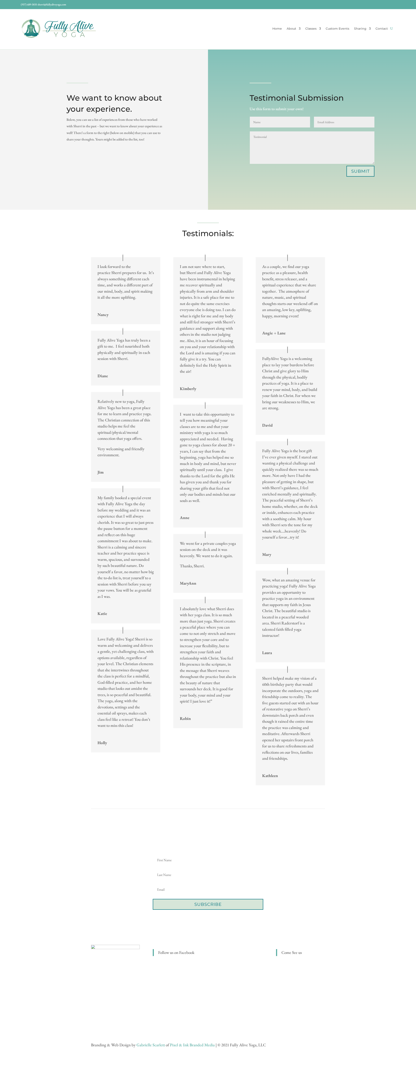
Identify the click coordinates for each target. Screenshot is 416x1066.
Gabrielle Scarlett (150, 1045)
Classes (311, 29)
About (291, 29)
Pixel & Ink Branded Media (192, 1045)
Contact (381, 29)
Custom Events (337, 29)
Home (277, 29)
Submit (360, 171)
